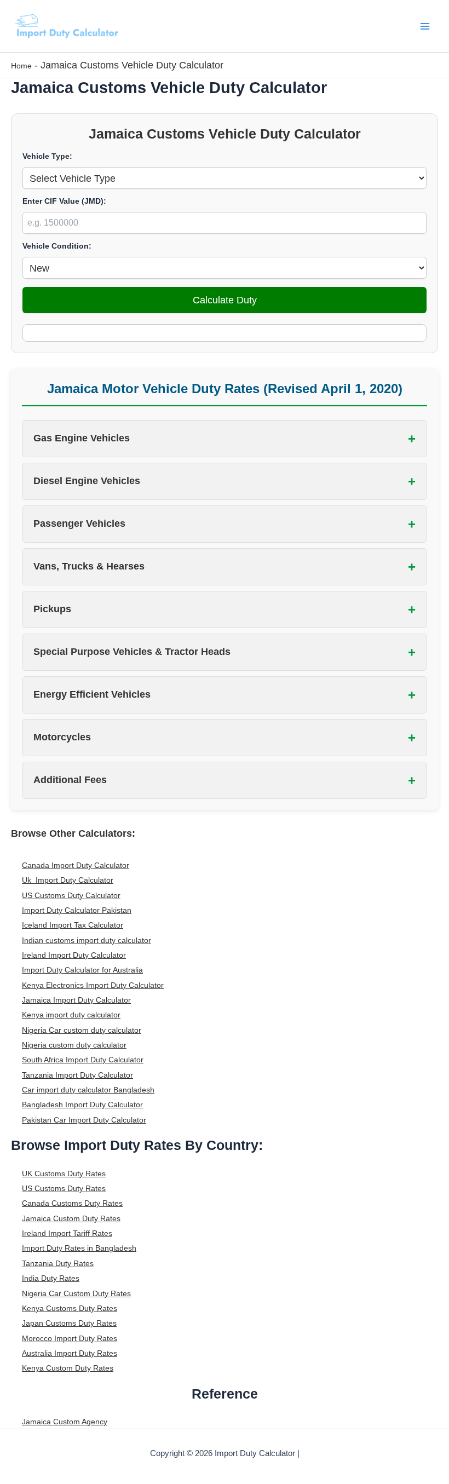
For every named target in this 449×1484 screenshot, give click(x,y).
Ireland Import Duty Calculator (74, 955)
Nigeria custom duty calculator (74, 1044)
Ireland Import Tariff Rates (67, 1233)
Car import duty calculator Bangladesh (88, 1089)
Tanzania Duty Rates (58, 1263)
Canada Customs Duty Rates (72, 1203)
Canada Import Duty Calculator (75, 865)
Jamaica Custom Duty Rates (71, 1218)
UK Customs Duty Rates (64, 1173)
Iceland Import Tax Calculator (72, 925)
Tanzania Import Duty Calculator (77, 1075)
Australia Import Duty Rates (69, 1353)
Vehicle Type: (47, 156)
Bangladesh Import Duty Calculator (82, 1104)
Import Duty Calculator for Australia (82, 969)
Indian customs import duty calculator (86, 940)
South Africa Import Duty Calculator (82, 1059)
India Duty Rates (50, 1278)
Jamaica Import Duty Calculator (76, 1000)
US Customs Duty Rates (64, 1188)
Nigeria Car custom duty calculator (81, 1030)
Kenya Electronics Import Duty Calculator (93, 985)
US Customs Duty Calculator (71, 895)
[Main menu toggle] (425, 26)
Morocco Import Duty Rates (69, 1338)
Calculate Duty (225, 300)
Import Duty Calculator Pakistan (76, 910)
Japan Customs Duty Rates (69, 1323)
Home (21, 65)
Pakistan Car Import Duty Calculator (84, 1119)
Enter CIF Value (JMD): (64, 201)
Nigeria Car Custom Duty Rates (76, 1293)
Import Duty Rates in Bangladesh (79, 1248)
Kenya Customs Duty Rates (69, 1308)
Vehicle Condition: (56, 245)
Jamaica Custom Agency (64, 1421)
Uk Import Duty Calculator (67, 880)
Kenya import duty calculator (71, 1014)
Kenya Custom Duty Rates (67, 1368)
